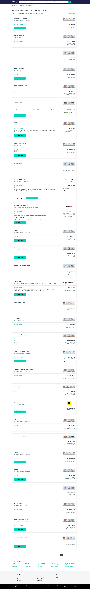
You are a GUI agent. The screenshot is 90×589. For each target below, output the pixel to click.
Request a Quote (20, 198)
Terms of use (41, 586)
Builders (53, 563)
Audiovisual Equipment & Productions (22, 20)
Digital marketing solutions (42, 578)
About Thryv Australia (25, 586)
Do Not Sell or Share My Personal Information (53, 586)
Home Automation (17, 37)
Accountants (41, 564)
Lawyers (27, 563)
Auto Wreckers (54, 566)
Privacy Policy (34, 586)
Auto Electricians (41, 563)
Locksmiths (14, 566)
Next (74, 555)
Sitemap (19, 580)
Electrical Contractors (26, 181)
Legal (65, 586)
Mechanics (27, 564)
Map (16, 13)
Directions (16, 24)
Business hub (39, 580)
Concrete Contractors (56, 564)
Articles (18, 577)
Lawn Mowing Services (69, 563)
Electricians (14, 564)
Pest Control (27, 566)
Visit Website (19, 28)
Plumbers (14, 563)
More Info (21, 24)
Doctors (40, 566)
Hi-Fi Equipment (28, 207)
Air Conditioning (68, 564)
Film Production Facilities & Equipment (50, 283)
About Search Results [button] (73, 13)
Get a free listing (40, 577)
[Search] (69, 2)
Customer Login (20, 578)
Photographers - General (19, 283)
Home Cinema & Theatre (19, 207)
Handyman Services (69, 566)
